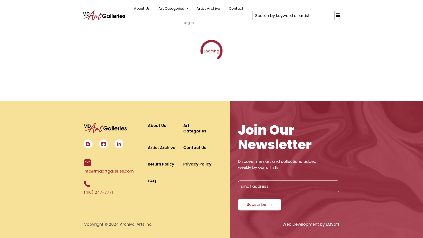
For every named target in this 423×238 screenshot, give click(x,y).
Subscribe (256, 204)
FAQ (152, 181)
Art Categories (171, 8)
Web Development (300, 224)
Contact (236, 8)
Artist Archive (208, 8)
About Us (142, 8)
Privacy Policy (197, 164)
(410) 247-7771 (98, 192)
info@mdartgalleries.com (109, 171)
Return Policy (161, 164)
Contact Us (194, 147)
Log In (189, 22)
